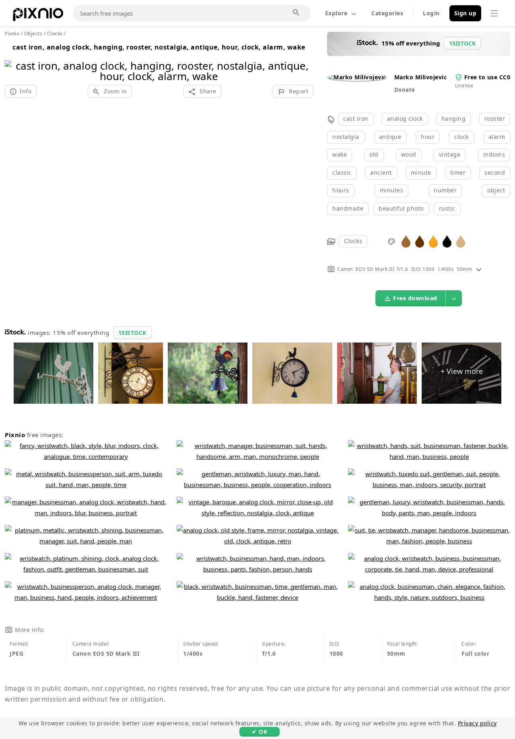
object (496, 190)
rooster (494, 118)
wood (408, 154)
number (445, 190)
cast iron (356, 118)
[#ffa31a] (433, 241)
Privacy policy (477, 723)
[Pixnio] (38, 16)
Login (431, 13)
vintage (450, 154)
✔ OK (259, 731)
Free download (415, 298)
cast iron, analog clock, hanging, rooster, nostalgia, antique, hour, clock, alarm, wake (158, 47)
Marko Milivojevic (420, 77)
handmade (347, 208)
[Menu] (494, 13)
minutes (392, 190)
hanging (453, 118)
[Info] (479, 269)
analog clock (405, 118)
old (374, 154)
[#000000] (447, 241)
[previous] (14, 60)
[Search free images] (296, 13)
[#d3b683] (460, 241)
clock (461, 136)
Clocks (353, 241)
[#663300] (419, 241)
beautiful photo (401, 208)
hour (428, 136)
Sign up (465, 13)
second (494, 172)
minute (421, 172)
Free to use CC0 (487, 77)
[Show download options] (454, 298)
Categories (387, 13)
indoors (494, 154)
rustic (447, 208)
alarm (496, 136)
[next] (304, 60)
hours (340, 190)
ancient (381, 172)
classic (342, 172)
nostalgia (345, 136)
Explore (336, 13)
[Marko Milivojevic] (356, 77)
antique (390, 136)
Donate (404, 89)
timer (458, 172)
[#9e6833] (406, 241)
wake (339, 154)
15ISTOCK (132, 332)
